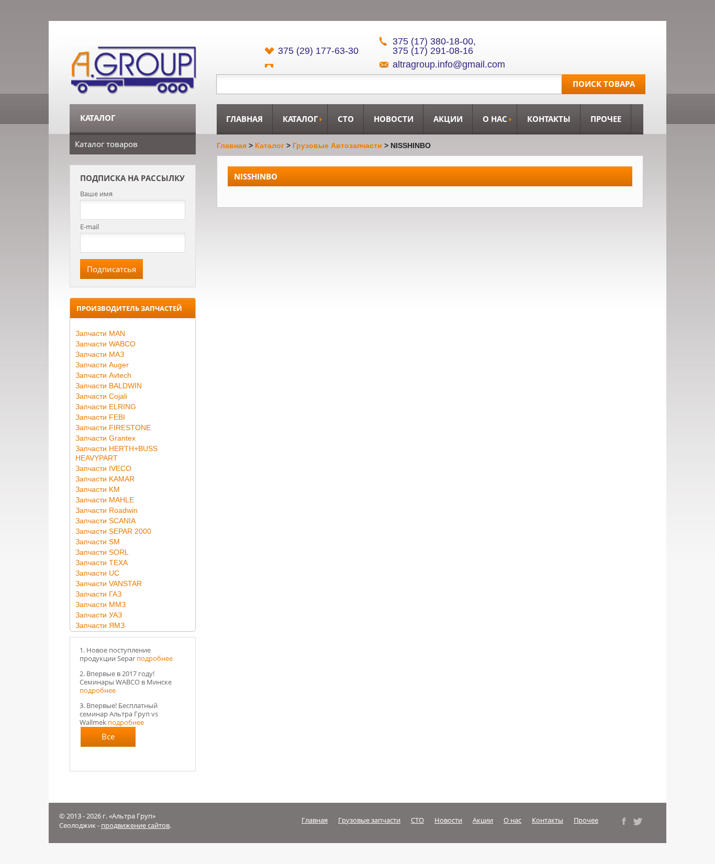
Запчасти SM (97, 541)
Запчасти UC (97, 573)
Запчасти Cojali (101, 396)
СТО (346, 119)
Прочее (605, 119)
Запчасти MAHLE (104, 500)
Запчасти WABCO (105, 344)
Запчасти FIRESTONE (113, 427)
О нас (495, 119)
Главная (244, 119)
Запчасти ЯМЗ (100, 625)
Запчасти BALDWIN (108, 385)
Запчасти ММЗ (100, 604)
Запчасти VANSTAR (108, 583)
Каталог (300, 119)
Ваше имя (96, 193)
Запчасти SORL (102, 552)
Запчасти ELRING (105, 406)
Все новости (108, 739)
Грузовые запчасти (369, 820)
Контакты (549, 119)
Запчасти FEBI (100, 417)
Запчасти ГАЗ (98, 594)
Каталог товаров (106, 144)
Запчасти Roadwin (106, 510)
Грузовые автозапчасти (337, 145)
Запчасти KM (97, 489)
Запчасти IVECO (103, 468)
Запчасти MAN (100, 333)
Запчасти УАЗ (98, 615)
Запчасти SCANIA (105, 521)
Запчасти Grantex (105, 438)
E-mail (89, 226)
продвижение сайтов (135, 825)
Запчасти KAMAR (105, 479)
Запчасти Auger (102, 365)
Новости (394, 119)
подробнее (155, 658)
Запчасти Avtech (103, 375)
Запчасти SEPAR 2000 (113, 531)
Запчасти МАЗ (99, 354)
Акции (448, 119)
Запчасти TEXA (101, 562)
